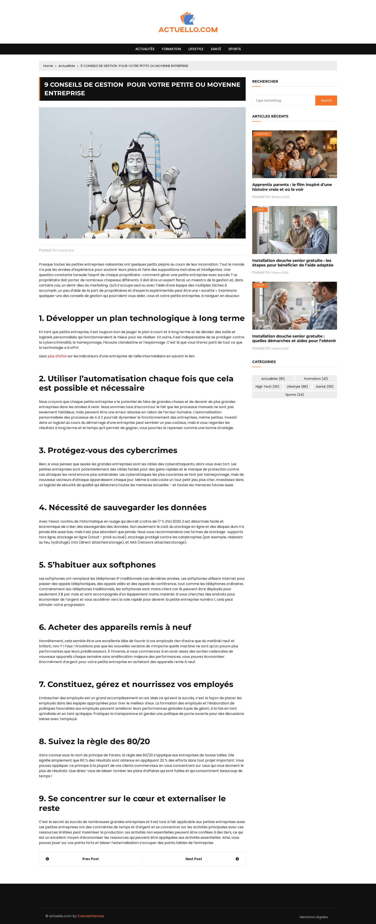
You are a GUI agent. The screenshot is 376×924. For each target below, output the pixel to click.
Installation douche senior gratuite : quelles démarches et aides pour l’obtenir (294, 338)
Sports (234, 49)
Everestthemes (91, 916)
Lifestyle (195, 49)
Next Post (194, 859)
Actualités (144, 49)
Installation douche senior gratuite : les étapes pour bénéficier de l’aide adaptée (292, 263)
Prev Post (90, 859)
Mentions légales (314, 917)
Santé (216, 49)
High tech (267, 386)
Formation (171, 49)
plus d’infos (57, 356)
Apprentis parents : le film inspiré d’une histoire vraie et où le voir (292, 187)
